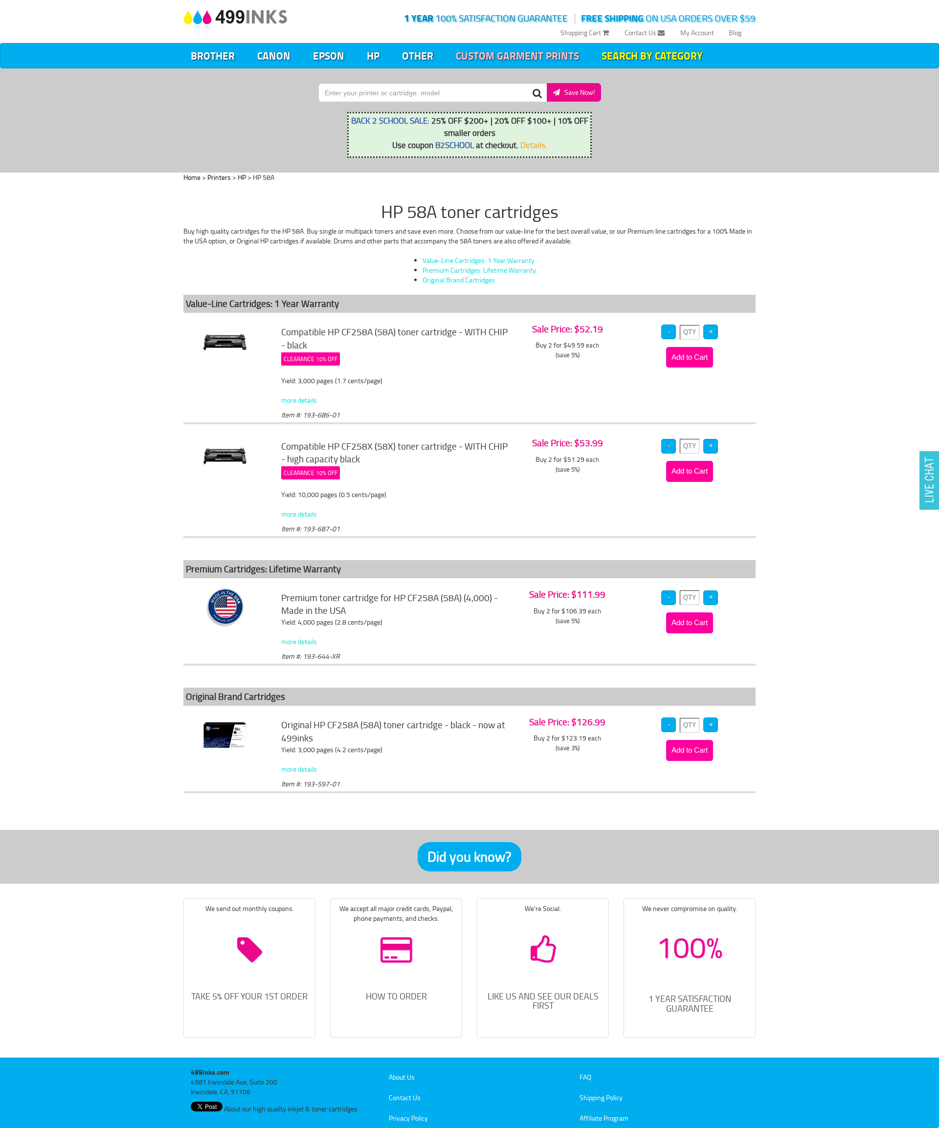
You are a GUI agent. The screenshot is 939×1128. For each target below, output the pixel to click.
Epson (328, 55)
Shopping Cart (581, 32)
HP (373, 55)
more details (299, 400)
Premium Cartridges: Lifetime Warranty (479, 270)
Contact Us (641, 32)
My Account (697, 32)
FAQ (585, 1077)
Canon (274, 55)
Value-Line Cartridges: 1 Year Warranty (479, 260)
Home (192, 177)
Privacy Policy (408, 1118)
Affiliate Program (604, 1118)
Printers (219, 177)
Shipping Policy (601, 1097)
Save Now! (577, 92)
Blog (735, 32)
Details (532, 145)
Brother (213, 55)
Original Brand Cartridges (459, 279)
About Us (402, 1077)
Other (417, 55)
